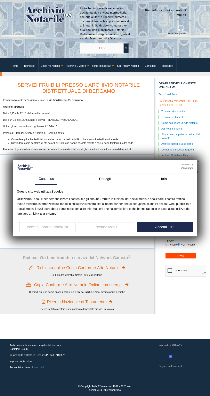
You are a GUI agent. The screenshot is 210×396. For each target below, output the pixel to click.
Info (164, 179)
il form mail (38, 367)
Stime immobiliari (101, 65)
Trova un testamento (172, 117)
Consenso (46, 179)
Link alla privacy (44, 213)
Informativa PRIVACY (170, 345)
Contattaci (150, 65)
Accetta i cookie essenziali (47, 227)
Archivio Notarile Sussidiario (177, 143)
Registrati (167, 65)
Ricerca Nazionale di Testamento (77, 302)
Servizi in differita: (168, 94)
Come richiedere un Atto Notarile (179, 123)
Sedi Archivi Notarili (128, 65)
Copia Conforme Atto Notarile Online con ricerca (78, 284)
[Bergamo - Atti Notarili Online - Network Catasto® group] (57, 13)
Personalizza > (106, 227)
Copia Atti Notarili (50, 65)
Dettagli (105, 179)
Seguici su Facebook (170, 366)
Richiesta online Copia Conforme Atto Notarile (77, 267)
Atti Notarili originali (172, 128)
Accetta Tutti (165, 227)
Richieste (29, 65)
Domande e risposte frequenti (177, 149)
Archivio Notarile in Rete (174, 155)
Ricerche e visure (76, 65)
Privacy (169, 240)
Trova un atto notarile (173, 111)
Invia (181, 255)
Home (14, 65)
